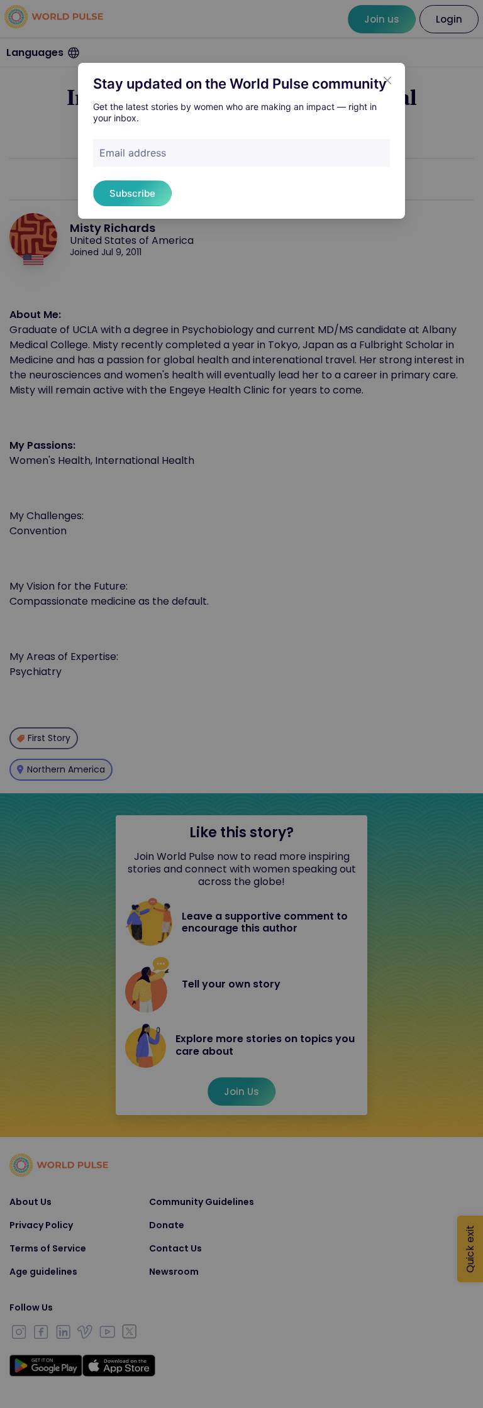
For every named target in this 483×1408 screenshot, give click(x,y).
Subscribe (132, 193)
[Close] (387, 80)
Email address (132, 152)
